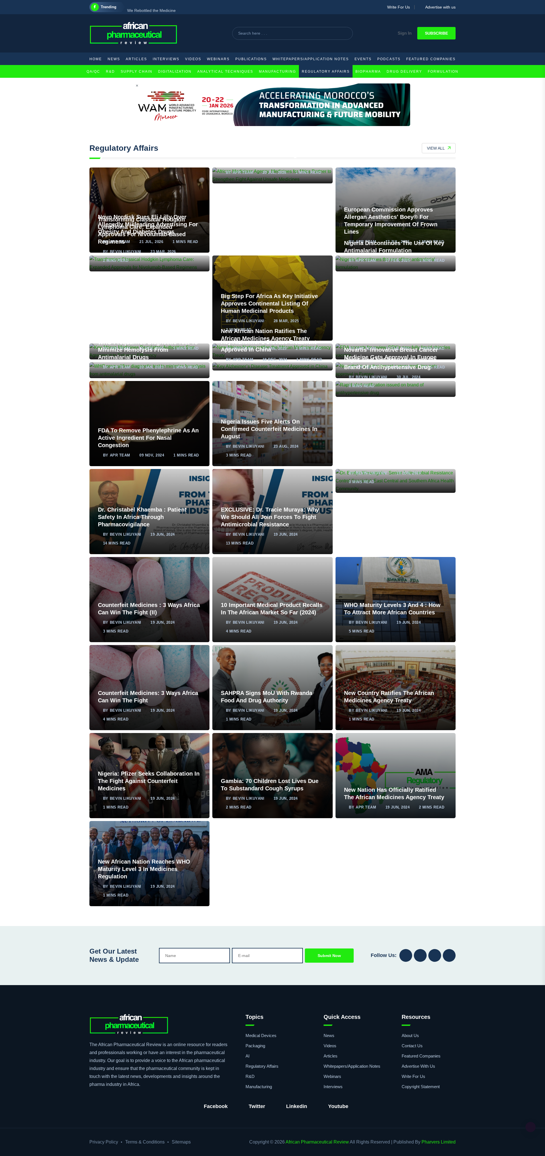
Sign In (405, 33)
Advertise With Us (418, 1066)
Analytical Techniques (225, 72)
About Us (410, 1035)
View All (436, 148)
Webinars (218, 59)
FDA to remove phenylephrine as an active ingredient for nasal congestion (148, 437)
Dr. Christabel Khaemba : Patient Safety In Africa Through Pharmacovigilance (142, 516)
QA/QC (93, 72)
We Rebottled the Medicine (151, 7)
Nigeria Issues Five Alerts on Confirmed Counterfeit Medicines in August (269, 428)
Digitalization (175, 72)
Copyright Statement (421, 1086)
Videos (193, 59)
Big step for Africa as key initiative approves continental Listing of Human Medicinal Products (269, 303)
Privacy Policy (103, 1142)
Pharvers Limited (439, 1142)
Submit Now (329, 955)
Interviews (166, 59)
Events (363, 59)
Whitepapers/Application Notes (310, 59)
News (114, 59)
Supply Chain (136, 72)
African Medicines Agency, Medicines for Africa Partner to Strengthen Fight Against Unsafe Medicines (271, 155)
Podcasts (389, 59)
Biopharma (368, 72)
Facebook (216, 1106)
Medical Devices (261, 1035)
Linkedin (296, 1106)
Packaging (255, 1045)
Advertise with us (439, 7)
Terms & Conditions (145, 1142)
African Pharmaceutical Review (317, 1142)
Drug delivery (404, 72)
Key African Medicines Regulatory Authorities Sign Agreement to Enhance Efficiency (144, 331)
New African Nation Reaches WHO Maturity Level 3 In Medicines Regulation (144, 868)
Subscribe (436, 33)
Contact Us (412, 1045)
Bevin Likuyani (125, 252)
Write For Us (397, 7)
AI (248, 1056)
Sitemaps (181, 1142)
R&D (110, 72)
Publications (251, 59)
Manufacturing (277, 72)
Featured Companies (431, 59)
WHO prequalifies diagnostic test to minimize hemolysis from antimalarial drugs (148, 349)
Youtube (338, 1106)
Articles (136, 59)
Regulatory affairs (326, 72)
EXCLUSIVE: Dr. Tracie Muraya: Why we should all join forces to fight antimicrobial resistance (270, 516)
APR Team (243, 172)
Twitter (257, 1106)
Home (95, 59)
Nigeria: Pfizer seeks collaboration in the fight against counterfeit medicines (149, 780)
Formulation (443, 72)
